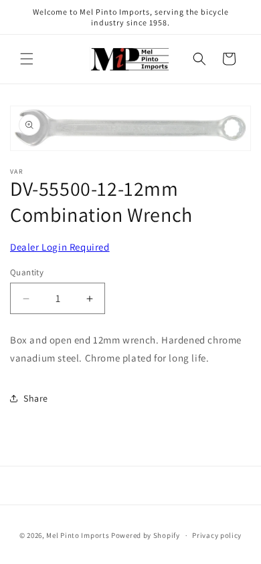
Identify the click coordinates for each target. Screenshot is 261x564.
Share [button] (35, 398)
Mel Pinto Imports (77, 535)
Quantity (27, 272)
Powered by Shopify (145, 535)
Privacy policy (217, 535)
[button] (26, 59)
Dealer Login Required (60, 247)
